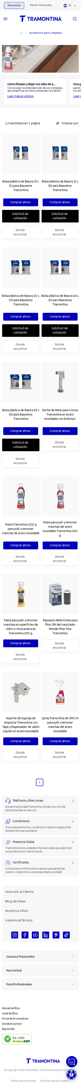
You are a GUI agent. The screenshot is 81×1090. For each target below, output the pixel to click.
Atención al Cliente (19, 892)
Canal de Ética (10, 1013)
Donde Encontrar (12, 1024)
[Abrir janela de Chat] (71, 1061)
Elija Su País (8, 1029)
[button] (71, 1074)
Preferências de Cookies (54, 1081)
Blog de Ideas (15, 901)
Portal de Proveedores (15, 1018)
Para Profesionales (41, 5)
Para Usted (14, 5)
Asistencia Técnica (18, 920)
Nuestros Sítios (16, 911)
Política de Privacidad (23, 1081)
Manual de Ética (11, 1008)
